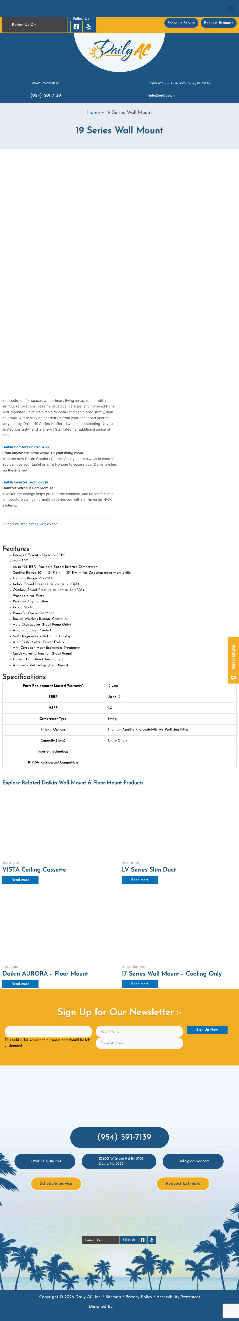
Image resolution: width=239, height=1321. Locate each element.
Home (93, 112)
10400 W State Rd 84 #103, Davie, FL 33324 (179, 83)
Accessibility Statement (178, 1297)
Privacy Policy (139, 1297)
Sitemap (113, 1297)
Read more (20, 880)
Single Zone (48, 524)
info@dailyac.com (162, 95)
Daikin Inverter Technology (25, 482)
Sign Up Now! (207, 1030)
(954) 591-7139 (45, 95)
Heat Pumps (29, 524)
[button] (230, 8)
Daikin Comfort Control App (25, 447)
